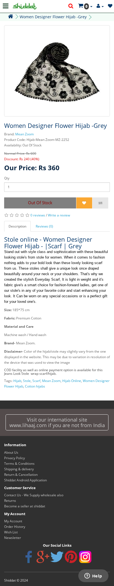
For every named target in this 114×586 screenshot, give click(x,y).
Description (17, 226)
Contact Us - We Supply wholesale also (33, 495)
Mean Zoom (24, 134)
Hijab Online (71, 380)
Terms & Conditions (19, 463)
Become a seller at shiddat (24, 506)
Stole (27, 380)
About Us (11, 452)
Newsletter (12, 537)
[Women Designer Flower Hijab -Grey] (57, 71)
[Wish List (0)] (110, 6)
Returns (10, 500)
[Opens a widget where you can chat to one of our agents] (93, 576)
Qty (6, 178)
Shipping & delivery (19, 469)
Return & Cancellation (21, 474)
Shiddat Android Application (25, 480)
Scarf (36, 380)
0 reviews (37, 215)
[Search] (71, 6)
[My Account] (100, 6)
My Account (13, 521)
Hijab (17, 380)
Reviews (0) (44, 226)
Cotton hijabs (35, 386)
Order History (14, 526)
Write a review (59, 215)
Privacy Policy (14, 458)
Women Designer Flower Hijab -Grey (53, 16)
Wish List (11, 532)
